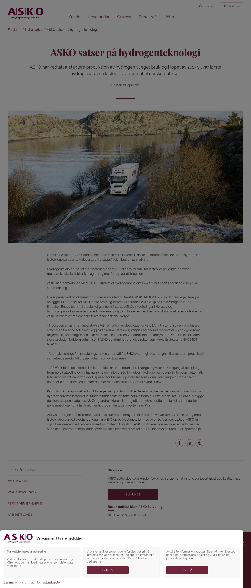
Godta (107, 570)
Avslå (187, 570)
